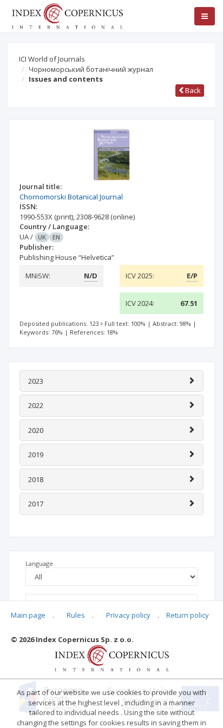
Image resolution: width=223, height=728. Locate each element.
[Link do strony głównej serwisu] (67, 15)
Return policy (187, 615)
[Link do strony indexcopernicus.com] (112, 658)
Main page (28, 615)
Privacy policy (128, 615)
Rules (76, 615)
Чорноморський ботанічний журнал (91, 69)
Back (192, 90)
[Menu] (204, 16)
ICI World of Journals (52, 59)
